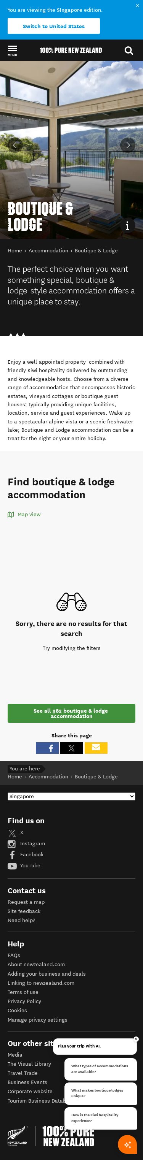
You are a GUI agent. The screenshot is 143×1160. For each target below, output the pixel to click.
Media (15, 1055)
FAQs (14, 955)
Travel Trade (23, 1073)
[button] (12, 50)
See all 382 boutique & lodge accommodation (71, 713)
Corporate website (30, 1091)
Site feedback (24, 911)
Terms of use (23, 992)
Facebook (31, 854)
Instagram (32, 843)
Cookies (17, 1010)
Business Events (27, 1082)
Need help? (21, 920)
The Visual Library (29, 1064)
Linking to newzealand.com (41, 983)
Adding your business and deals (47, 974)
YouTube (29, 865)
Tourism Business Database (41, 1101)
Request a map (26, 902)
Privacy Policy (24, 1001)
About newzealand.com (36, 964)
